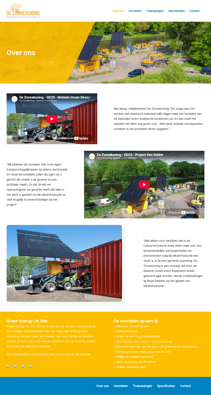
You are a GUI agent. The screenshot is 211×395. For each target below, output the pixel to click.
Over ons (118, 10)
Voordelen (134, 10)
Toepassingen (155, 10)
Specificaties (176, 10)
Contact (194, 10)
